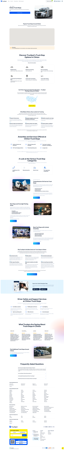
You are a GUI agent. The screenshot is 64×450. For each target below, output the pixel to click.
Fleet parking (16, 1)
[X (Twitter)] (54, 427)
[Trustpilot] (52, 427)
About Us (11, 1)
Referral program (21, 1)
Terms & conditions (43, 439)
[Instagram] (50, 427)
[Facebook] (44, 427)
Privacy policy (42, 440)
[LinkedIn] (48, 427)
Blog (8, 1)
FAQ (41, 438)
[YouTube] (46, 427)
